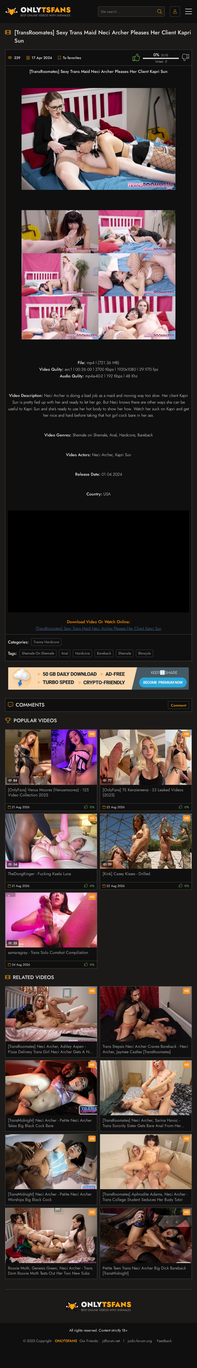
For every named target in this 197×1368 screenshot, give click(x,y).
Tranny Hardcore (46, 641)
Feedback (164, 1340)
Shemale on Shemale (38, 653)
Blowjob (144, 653)
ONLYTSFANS (66, 1340)
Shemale (124, 653)
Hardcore (82, 653)
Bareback (104, 653)
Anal (64, 653)
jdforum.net (111, 1340)
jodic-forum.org (140, 1340)
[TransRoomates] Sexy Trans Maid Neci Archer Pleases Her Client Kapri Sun (98, 628)
